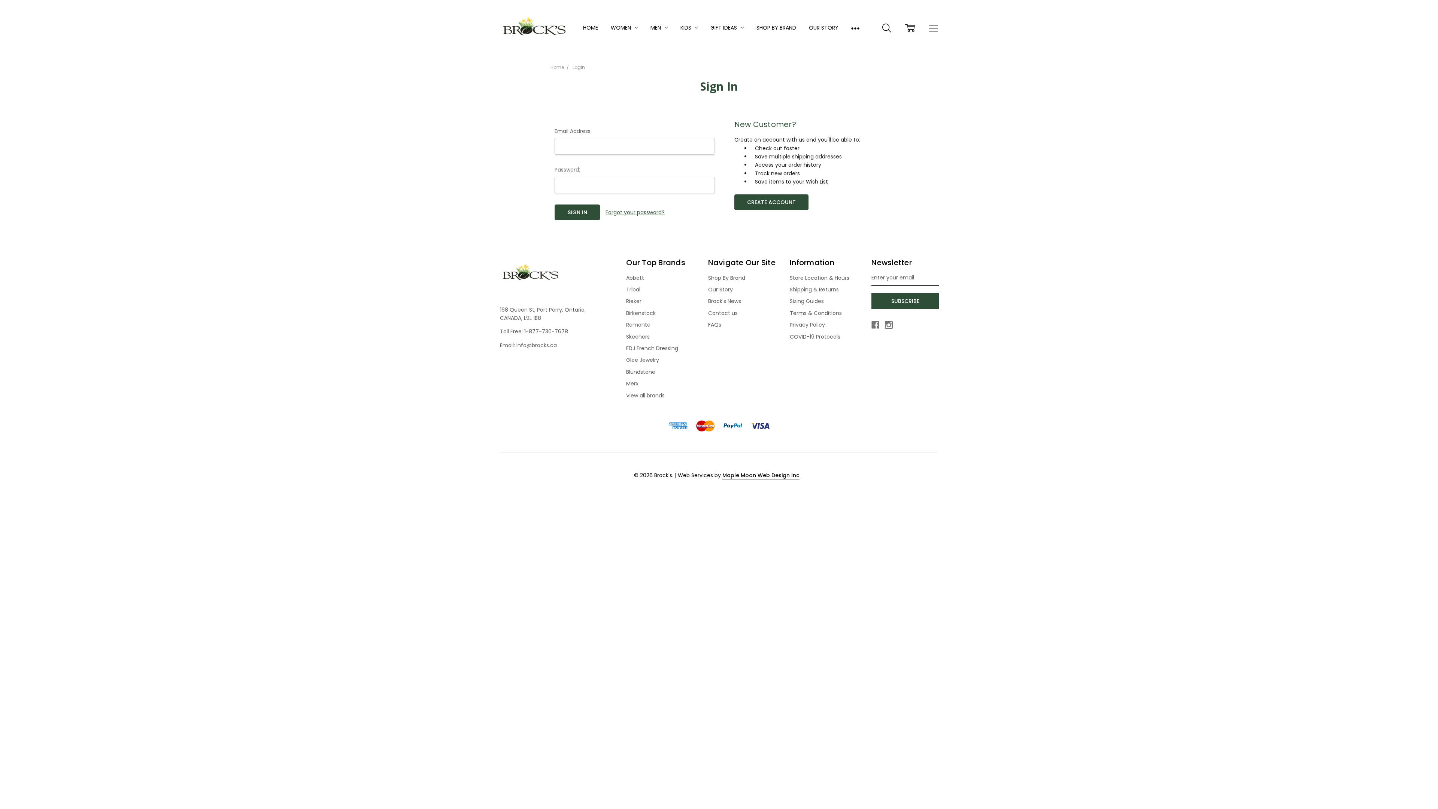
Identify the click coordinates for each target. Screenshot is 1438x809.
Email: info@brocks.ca (528, 345)
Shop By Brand (776, 27)
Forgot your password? (635, 212)
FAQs (714, 324)
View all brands (645, 395)
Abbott (635, 278)
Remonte (638, 324)
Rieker (633, 301)
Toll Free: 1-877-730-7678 (534, 331)
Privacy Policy (807, 324)
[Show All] (855, 28)
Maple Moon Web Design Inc (761, 475)
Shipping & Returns (814, 289)
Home (590, 27)
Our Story (823, 27)
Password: (567, 169)
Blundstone (640, 372)
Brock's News (724, 301)
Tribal (633, 289)
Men (656, 27)
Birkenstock (641, 313)
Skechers (638, 336)
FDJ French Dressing (652, 348)
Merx (632, 383)
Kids (686, 27)
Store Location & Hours (819, 278)
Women (621, 27)
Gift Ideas (724, 27)
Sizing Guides (807, 301)
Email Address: (573, 131)
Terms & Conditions (816, 313)
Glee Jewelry (642, 360)
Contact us (723, 313)
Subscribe (905, 301)
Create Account (771, 202)
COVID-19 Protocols (815, 336)
